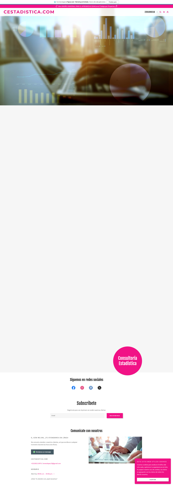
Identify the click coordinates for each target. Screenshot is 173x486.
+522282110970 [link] (36, 463)
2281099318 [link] (150, 12)
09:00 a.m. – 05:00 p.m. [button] (45, 474)
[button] (164, 12)
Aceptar (153, 479)
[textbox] (77, 415)
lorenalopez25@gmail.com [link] (52, 463)
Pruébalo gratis (113, 2)
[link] (64, 13)
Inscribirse (115, 416)
